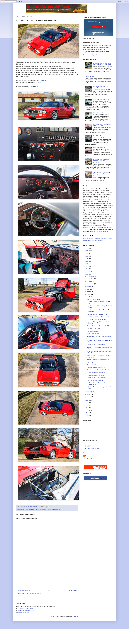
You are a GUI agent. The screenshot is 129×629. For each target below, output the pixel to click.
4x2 (27, 509)
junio (88, 291)
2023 (87, 256)
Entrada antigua (72, 590)
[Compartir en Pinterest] (49, 507)
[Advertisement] (47, 575)
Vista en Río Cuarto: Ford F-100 (96, 372)
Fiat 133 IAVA (97, 136)
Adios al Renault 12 (98, 112)
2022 (87, 258)
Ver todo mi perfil (88, 458)
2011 (87, 410)
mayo (89, 294)
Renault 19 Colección (93, 365)
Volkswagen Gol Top (93, 333)
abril (88, 297)
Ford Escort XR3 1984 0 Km (95, 380)
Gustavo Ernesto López (26, 608)
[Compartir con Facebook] (47, 507)
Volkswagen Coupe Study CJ (95, 375)
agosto (89, 286)
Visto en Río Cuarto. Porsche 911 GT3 (98, 326)
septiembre (90, 284)
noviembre (90, 279)
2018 (87, 269)
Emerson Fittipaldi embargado (96, 367)
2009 (87, 415)
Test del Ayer (107, 45)
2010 (87, 413)
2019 (87, 266)
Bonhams (31, 509)
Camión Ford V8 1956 (93, 299)
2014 (87, 402)
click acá (43, 80)
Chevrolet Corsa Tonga (93, 328)
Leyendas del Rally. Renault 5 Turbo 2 (98, 314)
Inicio (48, 590)
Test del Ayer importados (92, 448)
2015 (87, 400)
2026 (87, 248)
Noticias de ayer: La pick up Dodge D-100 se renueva (101, 100)
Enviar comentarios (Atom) (33, 593)
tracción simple (56, 509)
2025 (87, 251)
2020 (87, 264)
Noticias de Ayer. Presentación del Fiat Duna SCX (102, 125)
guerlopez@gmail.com (96, 55)
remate (49, 509)
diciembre (90, 276)
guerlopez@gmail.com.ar (27, 610)
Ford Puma (90, 362)
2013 (87, 405)
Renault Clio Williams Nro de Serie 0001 (99, 359)
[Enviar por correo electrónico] (42, 507)
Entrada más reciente (23, 590)
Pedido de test (89, 76)
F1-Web (87, 443)
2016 (87, 274)
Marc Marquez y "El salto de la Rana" (98, 370)
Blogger (75, 616)
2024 (87, 253)
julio (88, 289)
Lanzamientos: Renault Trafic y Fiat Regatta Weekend (102, 173)
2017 (87, 271)
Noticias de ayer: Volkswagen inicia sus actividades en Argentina (101, 160)
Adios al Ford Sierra (99, 147)
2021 (87, 261)
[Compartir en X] (46, 507)
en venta (36, 509)
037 (24, 509)
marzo (89, 391)
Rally (45, 509)
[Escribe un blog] (44, 507)
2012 (87, 408)
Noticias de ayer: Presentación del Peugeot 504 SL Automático (102, 63)
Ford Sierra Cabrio (92, 331)
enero (89, 397)
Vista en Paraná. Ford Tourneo (96, 344)
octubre (89, 281)
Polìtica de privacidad (22, 612)
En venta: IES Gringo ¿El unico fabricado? (99, 316)
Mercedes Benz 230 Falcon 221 (96, 319)
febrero (89, 394)
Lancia (42, 509)
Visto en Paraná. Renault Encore (96, 377)
